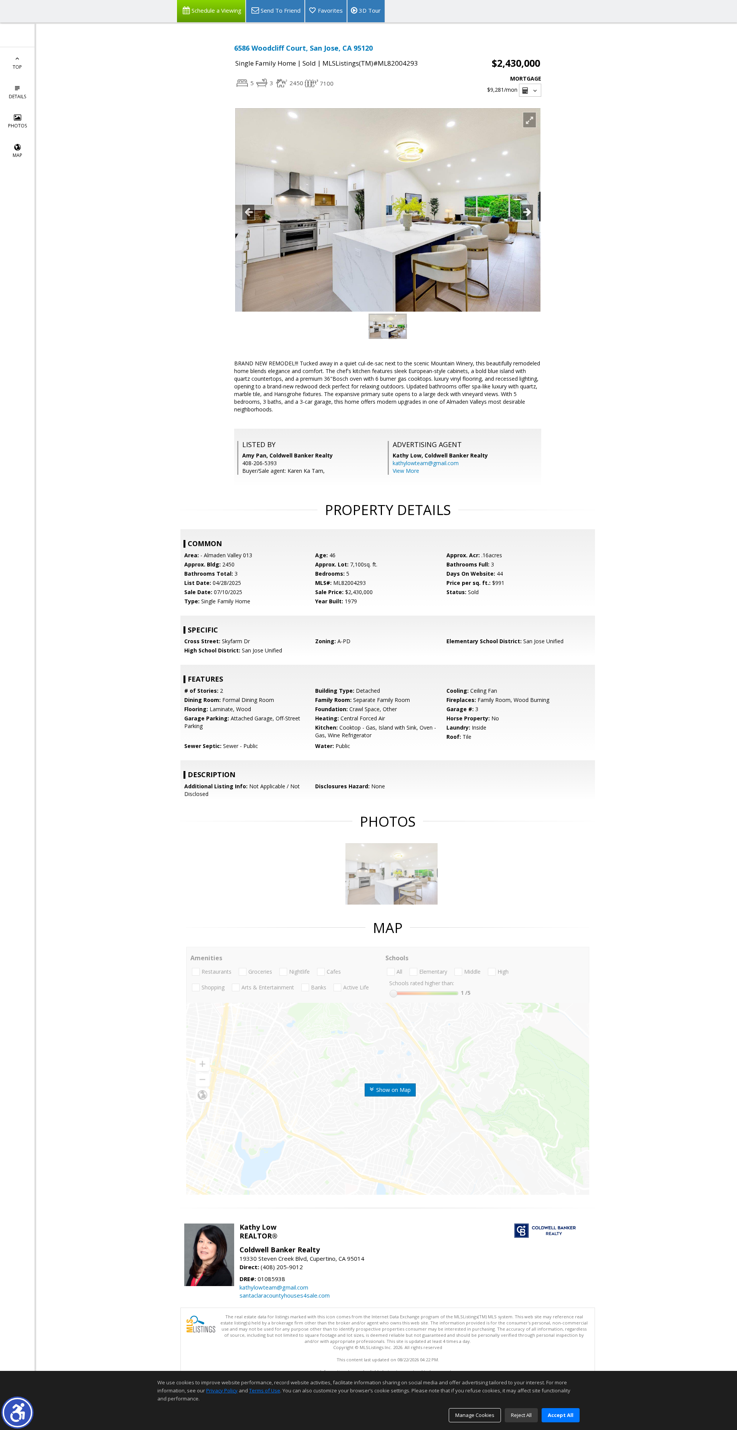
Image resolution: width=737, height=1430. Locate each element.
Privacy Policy (222, 1390)
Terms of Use (264, 1390)
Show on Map (393, 1089)
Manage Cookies (474, 1415)
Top (17, 67)
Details (17, 96)
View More (406, 470)
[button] (17, 1412)
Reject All (521, 1415)
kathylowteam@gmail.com (426, 463)
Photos (17, 125)
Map (17, 155)
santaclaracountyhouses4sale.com (285, 1295)
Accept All (560, 1415)
